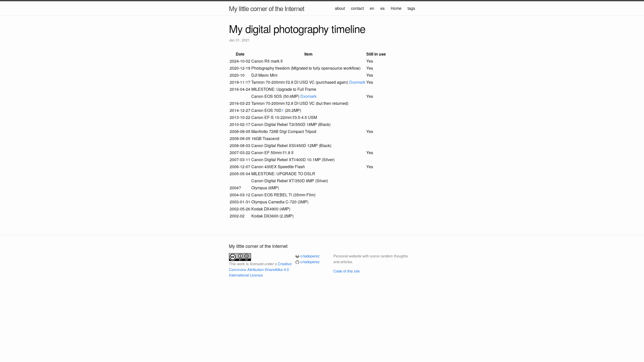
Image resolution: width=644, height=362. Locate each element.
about (340, 8)
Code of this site (346, 271)
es (382, 8)
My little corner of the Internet (266, 8)
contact (357, 8)
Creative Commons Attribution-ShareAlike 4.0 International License (260, 269)
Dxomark (357, 82)
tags (411, 8)
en (372, 8)
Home (396, 8)
